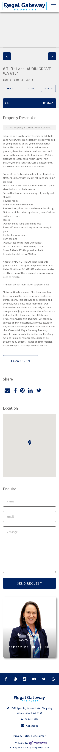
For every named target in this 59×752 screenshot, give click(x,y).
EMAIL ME (42, 647)
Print (10, 88)
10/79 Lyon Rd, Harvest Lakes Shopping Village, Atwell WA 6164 (31, 711)
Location (29, 88)
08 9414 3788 (32, 719)
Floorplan (20, 361)
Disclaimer (39, 735)
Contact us (32, 725)
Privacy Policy (21, 735)
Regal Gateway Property (31, 747)
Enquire (48, 88)
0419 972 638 (19, 647)
